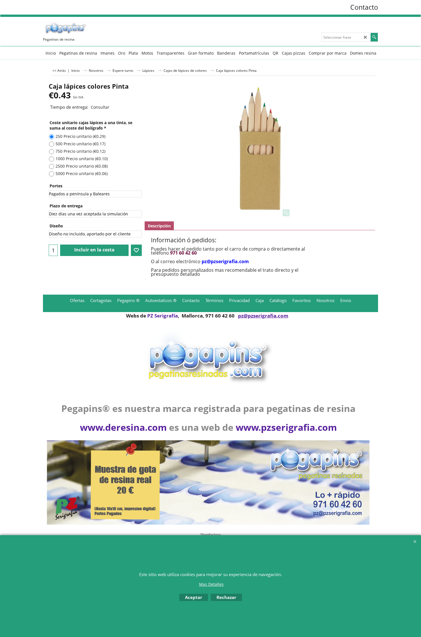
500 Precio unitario (80, 143)
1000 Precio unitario (82, 158)
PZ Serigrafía (162, 315)
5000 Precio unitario (82, 173)
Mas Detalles (211, 584)
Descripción (159, 226)
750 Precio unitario (80, 151)
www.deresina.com (123, 427)
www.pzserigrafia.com (286, 427)
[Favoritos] (136, 250)
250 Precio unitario (80, 136)
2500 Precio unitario (82, 166)
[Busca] (374, 37)
